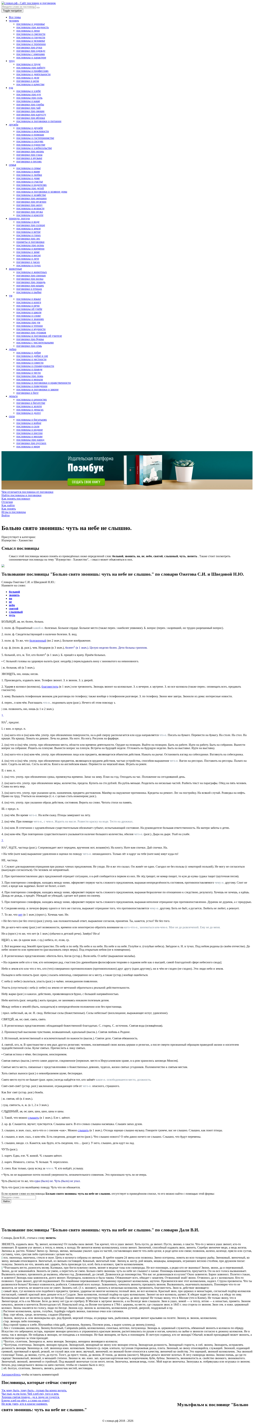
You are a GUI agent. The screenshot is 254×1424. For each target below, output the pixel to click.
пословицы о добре (28, 352)
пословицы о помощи (30, 134)
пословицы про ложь (29, 376)
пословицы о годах (28, 265)
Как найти (8, 505)
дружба (13, 124)
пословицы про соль (29, 97)
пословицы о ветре (28, 231)
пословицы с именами (30, 54)
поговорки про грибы (30, 104)
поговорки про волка (29, 278)
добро (12, 349)
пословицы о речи (28, 305)
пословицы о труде (28, 64)
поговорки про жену (29, 205)
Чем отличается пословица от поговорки (27, 491)
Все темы (15, 17)
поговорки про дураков (31, 332)
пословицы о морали (29, 379)
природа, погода (19, 218)
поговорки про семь (29, 345)
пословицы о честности (31, 359)
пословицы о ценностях (31, 399)
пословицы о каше (28, 101)
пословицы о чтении (29, 325)
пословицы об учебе (29, 309)
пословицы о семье (28, 168)
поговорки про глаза (29, 154)
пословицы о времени (30, 248)
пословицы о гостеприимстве (35, 138)
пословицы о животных (31, 272)
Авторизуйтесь (11, 1374)
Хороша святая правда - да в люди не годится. (30, 1397)
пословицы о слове (28, 315)
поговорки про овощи (30, 111)
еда (11, 87)
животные (15, 268)
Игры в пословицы (13, 512)
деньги (13, 396)
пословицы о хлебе (28, 91)
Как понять (8, 508)
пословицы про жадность (32, 27)
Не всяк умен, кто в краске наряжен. (24, 1403)
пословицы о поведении (31, 386)
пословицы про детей (30, 188)
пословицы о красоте (29, 215)
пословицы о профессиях (32, 70)
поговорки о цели (27, 81)
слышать (33, 1117)
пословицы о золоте (29, 406)
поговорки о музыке (29, 158)
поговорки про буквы (30, 339)
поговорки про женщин (31, 198)
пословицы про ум (28, 322)
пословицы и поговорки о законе (37, 389)
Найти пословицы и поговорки (21, 495)
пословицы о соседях (29, 141)
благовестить (49, 686)
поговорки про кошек (30, 285)
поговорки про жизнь (30, 151)
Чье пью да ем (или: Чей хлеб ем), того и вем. (30, 1393)
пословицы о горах (28, 235)
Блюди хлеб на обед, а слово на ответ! (25, 1400)
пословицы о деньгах (30, 409)
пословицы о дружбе (29, 127)
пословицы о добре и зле (32, 355)
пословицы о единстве (30, 144)
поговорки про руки (29, 47)
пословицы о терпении (31, 44)
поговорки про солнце (30, 225)
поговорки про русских (31, 443)
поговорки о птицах (29, 288)
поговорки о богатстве (30, 402)
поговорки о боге (27, 392)
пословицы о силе (27, 426)
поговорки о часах (28, 262)
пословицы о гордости (30, 37)
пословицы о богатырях (31, 419)
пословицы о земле (28, 228)
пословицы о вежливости (32, 131)
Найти (6, 1201)
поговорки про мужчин (31, 201)
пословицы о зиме (28, 252)
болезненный (37, 640)
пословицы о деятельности (33, 74)
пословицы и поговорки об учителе (39, 335)
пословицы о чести (28, 372)
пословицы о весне (28, 255)
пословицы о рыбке (28, 292)
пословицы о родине (29, 429)
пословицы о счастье (29, 181)
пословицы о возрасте (30, 208)
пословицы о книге (28, 302)
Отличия (7, 502)
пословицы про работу (30, 67)
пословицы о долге (28, 412)
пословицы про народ (30, 439)
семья (12, 164)
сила (12, 416)
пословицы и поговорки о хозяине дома (41, 191)
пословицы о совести (30, 362)
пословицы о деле (27, 77)
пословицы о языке (28, 298)
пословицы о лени (28, 30)
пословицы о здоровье (30, 24)
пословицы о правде (29, 369)
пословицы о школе (28, 312)
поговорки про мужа (29, 211)
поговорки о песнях (29, 161)
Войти (5, 515)
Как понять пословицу (15, 498)
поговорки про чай (28, 107)
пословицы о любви (29, 174)
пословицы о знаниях (30, 319)
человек (14, 20)
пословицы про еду (28, 94)
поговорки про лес (28, 238)
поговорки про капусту (31, 114)
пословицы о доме (28, 178)
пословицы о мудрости (31, 329)
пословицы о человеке (30, 40)
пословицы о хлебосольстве (34, 148)
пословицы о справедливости (35, 366)
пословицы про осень (30, 245)
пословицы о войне (28, 423)
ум (10, 295)
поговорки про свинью (31, 275)
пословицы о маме (28, 171)
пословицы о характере (31, 57)
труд (12, 60)
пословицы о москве (29, 436)
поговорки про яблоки (30, 117)
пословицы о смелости (30, 34)
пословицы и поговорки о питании (38, 121)
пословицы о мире (28, 446)
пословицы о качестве (30, 84)
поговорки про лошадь (30, 282)
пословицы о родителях (31, 184)
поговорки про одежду (30, 50)
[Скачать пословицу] (2, 566)
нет (20, 914)
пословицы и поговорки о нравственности (43, 382)
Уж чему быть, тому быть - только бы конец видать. (34, 1390)
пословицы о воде (27, 221)
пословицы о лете (27, 258)
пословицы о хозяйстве (31, 195)
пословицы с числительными (35, 342)
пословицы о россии (29, 433)
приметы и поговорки (30, 241)
